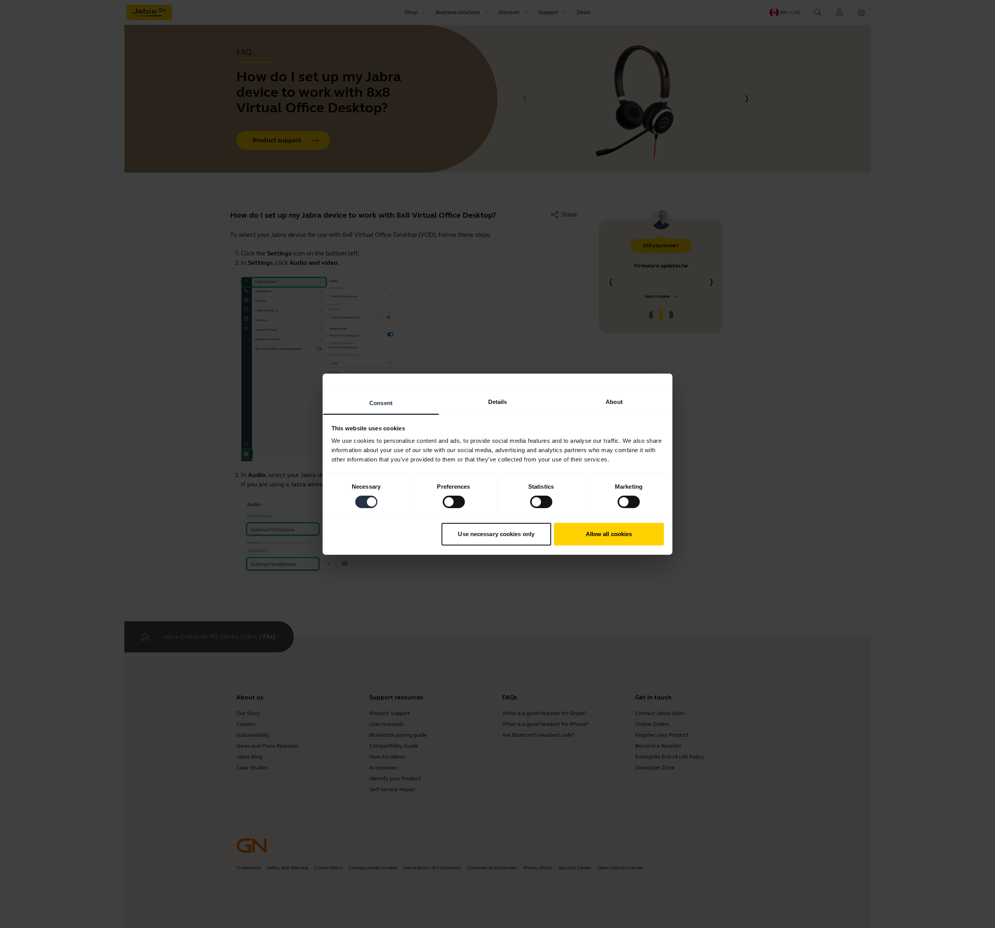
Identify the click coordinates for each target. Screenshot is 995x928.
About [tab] (614, 401)
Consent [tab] (381, 402)
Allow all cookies (609, 534)
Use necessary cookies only (496, 534)
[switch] (454, 502)
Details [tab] (497, 401)
